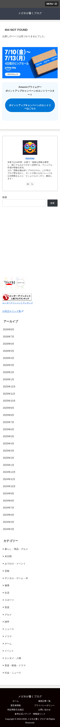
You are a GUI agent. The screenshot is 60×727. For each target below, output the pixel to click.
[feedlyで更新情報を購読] (28, 184)
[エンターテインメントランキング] (16, 297)
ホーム (16, 701)
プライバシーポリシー (44, 705)
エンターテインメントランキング (17, 303)
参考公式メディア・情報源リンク (30, 714)
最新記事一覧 (44, 701)
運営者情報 (15, 705)
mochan (30, 158)
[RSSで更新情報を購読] (32, 184)
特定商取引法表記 (15, 709)
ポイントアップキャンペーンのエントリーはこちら (30, 107)
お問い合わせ (44, 709)
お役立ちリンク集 (11, 311)
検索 (4, 197)
